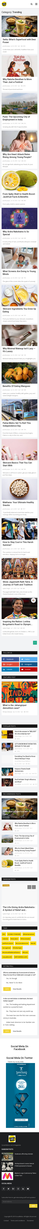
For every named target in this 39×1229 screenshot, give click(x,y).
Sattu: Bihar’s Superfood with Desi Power (19, 41)
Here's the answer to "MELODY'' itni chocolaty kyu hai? (25, 733)
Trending (6, 683)
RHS (3, 934)
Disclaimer (30, 1221)
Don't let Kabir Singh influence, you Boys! (25, 781)
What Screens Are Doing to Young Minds (19, 272)
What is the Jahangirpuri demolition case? (15, 706)
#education (14, 939)
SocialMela (18, 784)
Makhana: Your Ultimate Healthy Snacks (18, 503)
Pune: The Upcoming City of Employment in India (16, 118)
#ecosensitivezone (22, 943)
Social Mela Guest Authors (22, 761)
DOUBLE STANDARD (14, 934)
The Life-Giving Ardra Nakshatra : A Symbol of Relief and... (19, 908)
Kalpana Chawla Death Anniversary (22, 770)
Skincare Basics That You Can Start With (17, 464)
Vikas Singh (18, 736)
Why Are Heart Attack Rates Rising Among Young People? (17, 155)
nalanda (5, 939)
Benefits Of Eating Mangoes (16, 386)
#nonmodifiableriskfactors (11, 952)
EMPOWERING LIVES (20, 957)
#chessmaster (25, 939)
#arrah (33, 943)
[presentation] (29, 685)
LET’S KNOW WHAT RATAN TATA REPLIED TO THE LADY (25, 745)
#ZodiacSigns (17, 948)
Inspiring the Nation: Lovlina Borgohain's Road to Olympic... (17, 623)
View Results (17, 989)
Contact (6, 1221)
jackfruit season (7, 943)
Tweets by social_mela (15, 1062)
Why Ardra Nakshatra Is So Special (16, 233)
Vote (7, 989)
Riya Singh (18, 773)
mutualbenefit (7, 957)
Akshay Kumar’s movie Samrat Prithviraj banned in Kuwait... (24, 1165)
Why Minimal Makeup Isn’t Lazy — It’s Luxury (19, 350)
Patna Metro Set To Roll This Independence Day (17, 424)
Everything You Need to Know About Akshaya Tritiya (25, 758)
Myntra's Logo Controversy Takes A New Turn (25, 1174)
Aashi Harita (18, 748)
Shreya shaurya (7, 712)
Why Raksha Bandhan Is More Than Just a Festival (17, 80)
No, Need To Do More (14, 983)
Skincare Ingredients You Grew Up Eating (19, 310)
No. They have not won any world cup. (19, 1011)
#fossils (25, 952)
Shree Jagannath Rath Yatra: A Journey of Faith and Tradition (18, 583)
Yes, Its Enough (11, 978)
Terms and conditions (18, 1221)
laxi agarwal (6, 948)
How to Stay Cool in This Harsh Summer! (18, 543)
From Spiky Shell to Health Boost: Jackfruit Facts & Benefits (19, 195)
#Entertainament (28, 934)
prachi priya (6, 46)
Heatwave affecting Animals (24, 1154)
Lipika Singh (6, 588)
